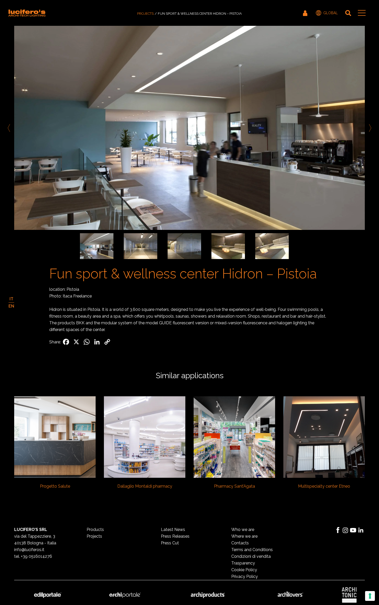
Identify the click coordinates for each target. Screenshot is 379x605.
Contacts (240, 543)
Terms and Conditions (252, 549)
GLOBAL (330, 13)
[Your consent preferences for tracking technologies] (370, 596)
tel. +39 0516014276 (33, 556)
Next (369, 128)
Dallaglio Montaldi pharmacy (144, 486)
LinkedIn (361, 530)
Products (95, 529)
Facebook (338, 530)
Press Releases (175, 536)
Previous (10, 128)
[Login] (305, 13)
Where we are (244, 536)
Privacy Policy (244, 576)
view (55, 436)
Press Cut (170, 543)
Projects (145, 13)
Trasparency (243, 563)
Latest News (173, 529)
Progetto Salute (55, 486)
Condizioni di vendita (251, 556)
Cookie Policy (244, 569)
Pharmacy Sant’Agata (234, 486)
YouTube (353, 530)
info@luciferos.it (29, 549)
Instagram (345, 530)
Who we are (242, 529)
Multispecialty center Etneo (324, 486)
